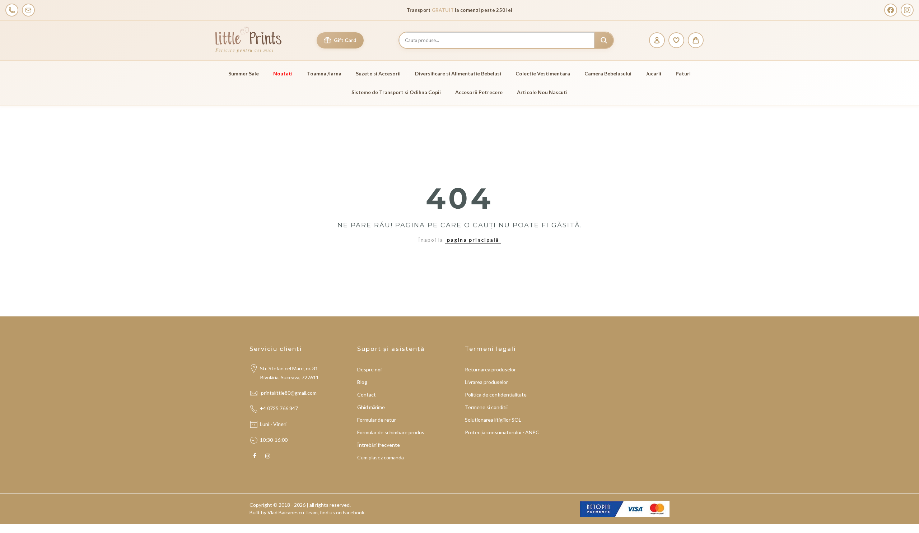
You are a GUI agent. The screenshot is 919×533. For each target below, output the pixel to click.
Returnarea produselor (490, 369)
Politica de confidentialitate (496, 394)
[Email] (28, 10)
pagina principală (473, 240)
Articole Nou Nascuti (542, 92)
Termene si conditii (486, 407)
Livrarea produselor (486, 382)
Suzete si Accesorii (378, 73)
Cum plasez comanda (380, 457)
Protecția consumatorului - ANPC (502, 432)
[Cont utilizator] (657, 40)
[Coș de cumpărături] (696, 40)
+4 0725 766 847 (279, 408)
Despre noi (369, 369)
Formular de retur (376, 420)
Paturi (683, 73)
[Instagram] (907, 10)
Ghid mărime (371, 407)
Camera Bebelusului (607, 73)
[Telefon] (11, 10)
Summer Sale (243, 73)
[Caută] (603, 40)
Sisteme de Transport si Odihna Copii (396, 92)
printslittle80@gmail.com (289, 393)
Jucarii (653, 73)
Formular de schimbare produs (390, 432)
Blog (362, 382)
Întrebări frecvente (378, 445)
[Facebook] (890, 10)
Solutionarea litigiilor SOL (493, 420)
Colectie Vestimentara (543, 73)
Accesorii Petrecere (479, 92)
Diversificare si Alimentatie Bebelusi (458, 73)
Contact (366, 394)
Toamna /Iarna (324, 73)
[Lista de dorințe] (676, 40)
